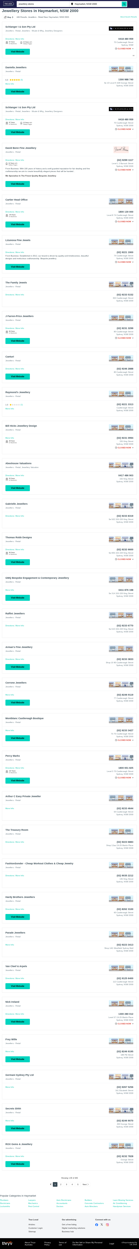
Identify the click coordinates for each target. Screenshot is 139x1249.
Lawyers (32, 1200)
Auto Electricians (63, 1200)
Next (85, 1184)
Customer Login (36, 1228)
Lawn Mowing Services (123, 1200)
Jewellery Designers (54, 31)
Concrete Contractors (94, 1203)
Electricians (5, 1203)
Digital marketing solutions (73, 1228)
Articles (32, 1224)
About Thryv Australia (30, 1243)
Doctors (59, 1206)
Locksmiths (5, 1206)
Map (9, 17)
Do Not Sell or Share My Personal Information (87, 1243)
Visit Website (17, 52)
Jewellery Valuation (30, 467)
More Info (19, 39)
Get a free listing (69, 1224)
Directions (9, 39)
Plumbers (4, 1200)
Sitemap (32, 1231)
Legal (111, 1244)
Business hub (68, 1231)
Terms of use (63, 1243)
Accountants (61, 1203)
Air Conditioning (120, 1203)
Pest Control (33, 1206)
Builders (88, 1200)
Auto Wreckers (91, 1206)
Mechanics (33, 1203)
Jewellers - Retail (13, 31)
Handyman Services (122, 1206)
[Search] (124, 4)
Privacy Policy (47, 1243)
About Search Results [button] (128, 17)
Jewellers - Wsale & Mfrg (33, 31)
